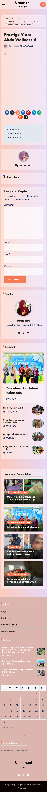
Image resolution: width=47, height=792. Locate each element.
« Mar (22, 735)
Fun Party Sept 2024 (13, 407)
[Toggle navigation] (3, 4)
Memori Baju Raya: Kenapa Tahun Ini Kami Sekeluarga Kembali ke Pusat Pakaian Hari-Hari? (21, 501)
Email (7, 254)
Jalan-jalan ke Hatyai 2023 (15, 434)
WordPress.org (8, 631)
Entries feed (7, 618)
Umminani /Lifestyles (17, 492)
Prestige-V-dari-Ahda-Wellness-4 (20, 37)
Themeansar (23, 788)
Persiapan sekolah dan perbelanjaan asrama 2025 (21, 580)
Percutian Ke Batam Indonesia (22, 390)
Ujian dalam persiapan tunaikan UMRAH (13, 421)
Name (7, 242)
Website (8, 266)
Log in (4, 611)
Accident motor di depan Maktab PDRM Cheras (20, 553)
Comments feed (9, 624)
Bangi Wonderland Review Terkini (15, 447)
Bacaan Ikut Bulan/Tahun (15, 750)
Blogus (37, 784)
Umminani (22, 2)
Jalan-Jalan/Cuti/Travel (19, 522)
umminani (15, 46)
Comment (9, 205)
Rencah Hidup (14, 547)
